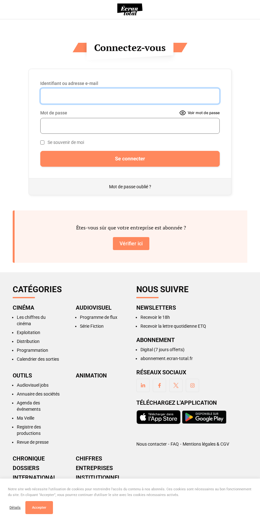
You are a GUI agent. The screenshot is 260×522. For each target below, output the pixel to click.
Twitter (176, 385)
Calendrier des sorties (38, 359)
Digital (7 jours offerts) (162, 349)
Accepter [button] (39, 508)
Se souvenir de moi (66, 142)
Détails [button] (15, 508)
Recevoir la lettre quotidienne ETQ (173, 326)
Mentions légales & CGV (206, 444)
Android (204, 417)
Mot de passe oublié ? (130, 186)
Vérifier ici (131, 244)
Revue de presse (33, 442)
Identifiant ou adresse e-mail (69, 83)
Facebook (159, 385)
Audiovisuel (94, 308)
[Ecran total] (130, 9)
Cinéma (23, 308)
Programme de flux (98, 317)
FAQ (175, 444)
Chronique (29, 458)
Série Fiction (92, 326)
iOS (158, 417)
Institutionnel (98, 477)
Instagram (192, 385)
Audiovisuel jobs (33, 385)
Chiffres (89, 458)
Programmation (32, 350)
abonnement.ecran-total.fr (166, 358)
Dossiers (26, 468)
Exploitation (28, 332)
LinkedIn (143, 385)
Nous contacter (151, 444)
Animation (91, 375)
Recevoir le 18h (155, 317)
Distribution (28, 341)
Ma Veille (25, 418)
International (34, 477)
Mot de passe (53, 112)
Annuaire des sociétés (38, 393)
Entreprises (94, 468)
